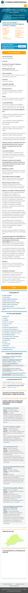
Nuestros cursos (20, 584)
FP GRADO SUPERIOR (6, 295)
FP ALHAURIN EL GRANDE (6, 29)
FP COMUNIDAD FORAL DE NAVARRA (10, 336)
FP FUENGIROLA (6, 32)
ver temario (6, 442)
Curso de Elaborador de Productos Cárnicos (14, 373)
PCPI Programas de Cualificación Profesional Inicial (14, 309)
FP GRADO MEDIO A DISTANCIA (9, 300)
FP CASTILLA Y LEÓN (7, 323)
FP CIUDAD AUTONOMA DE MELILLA (10, 329)
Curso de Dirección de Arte (10, 446)
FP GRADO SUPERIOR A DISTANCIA (9, 299)
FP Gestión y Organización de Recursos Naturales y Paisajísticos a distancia (12, 360)
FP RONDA (5, 37)
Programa (22, 46)
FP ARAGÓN (4, 318)
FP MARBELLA (18, 33)
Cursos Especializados (8, 306)
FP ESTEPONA (18, 30)
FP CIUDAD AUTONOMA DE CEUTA (10, 327)
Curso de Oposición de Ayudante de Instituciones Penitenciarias (12, 507)
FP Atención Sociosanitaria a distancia (13, 488)
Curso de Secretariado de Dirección (11, 368)
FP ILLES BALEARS (6, 343)
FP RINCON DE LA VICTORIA (19, 35)
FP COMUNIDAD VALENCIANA (8, 338)
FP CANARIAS (5, 320)
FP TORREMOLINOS (19, 37)
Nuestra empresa (14, 585)
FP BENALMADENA (19, 28)
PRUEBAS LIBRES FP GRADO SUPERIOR (10, 302)
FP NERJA (5, 34)
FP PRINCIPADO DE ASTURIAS (8, 347)
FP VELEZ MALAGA (7, 38)
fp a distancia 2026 (10, 387)
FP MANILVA (5, 33)
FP (14, 13)
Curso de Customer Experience (10, 363)
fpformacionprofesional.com (15, 589)
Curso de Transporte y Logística (11, 426)
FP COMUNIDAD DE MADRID (8, 334)
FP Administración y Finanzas (11, 408)
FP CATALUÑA (5, 325)
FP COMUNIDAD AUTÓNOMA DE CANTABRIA (12, 331)
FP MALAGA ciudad (19, 32)
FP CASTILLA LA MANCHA (8, 321)
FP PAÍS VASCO (5, 345)
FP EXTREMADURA (6, 340)
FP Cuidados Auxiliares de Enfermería (11, 356)
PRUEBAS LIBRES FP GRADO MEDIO (10, 304)
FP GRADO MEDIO (6, 297)
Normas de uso (8, 584)
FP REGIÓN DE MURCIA (7, 349)
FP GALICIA (4, 342)
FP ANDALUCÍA (5, 316)
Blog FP (14, 287)
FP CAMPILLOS (6, 30)
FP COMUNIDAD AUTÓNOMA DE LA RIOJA (11, 332)
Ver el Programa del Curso (13, 282)
